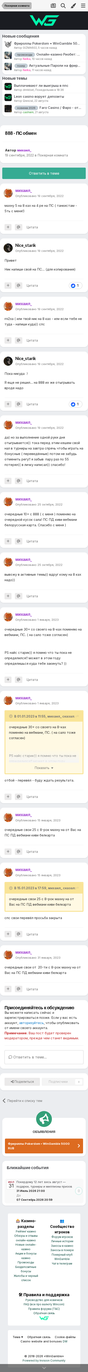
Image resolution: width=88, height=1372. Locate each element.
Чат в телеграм (62, 1263)
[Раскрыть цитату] (11, 716)
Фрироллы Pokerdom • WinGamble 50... (47, 43)
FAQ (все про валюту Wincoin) (44, 1304)
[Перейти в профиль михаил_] (8, 193)
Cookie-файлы (65, 1337)
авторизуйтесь (31, 1023)
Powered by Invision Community (44, 1360)
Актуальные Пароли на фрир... (54, 65)
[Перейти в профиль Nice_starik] (8, 248)
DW (65, 1341)
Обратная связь (44, 1313)
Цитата (32, 227)
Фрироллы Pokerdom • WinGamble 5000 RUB (39, 1146)
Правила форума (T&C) (44, 1309)
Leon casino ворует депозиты (39, 96)
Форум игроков (62, 1237)
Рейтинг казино (26, 1231)
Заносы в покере (62, 1250)
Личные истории (62, 1241)
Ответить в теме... (29, 1057)
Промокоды (26, 1262)
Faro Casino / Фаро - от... (60, 107)
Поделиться (24, 1081)
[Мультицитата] (8, 227)
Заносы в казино (62, 1245)
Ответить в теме (44, 173)
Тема (17, 1337)
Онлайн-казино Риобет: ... (58, 54)
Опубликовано (39, 196)
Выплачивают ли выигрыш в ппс (41, 85)
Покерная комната (52, 155)
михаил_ (54, 716)
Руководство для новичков (44, 1300)
